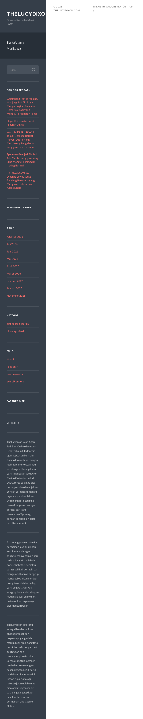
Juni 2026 (12, 251)
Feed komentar (15, 374)
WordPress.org (15, 381)
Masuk (11, 359)
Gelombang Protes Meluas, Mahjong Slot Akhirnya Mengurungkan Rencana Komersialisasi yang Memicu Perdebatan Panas (22, 106)
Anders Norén (116, 6)
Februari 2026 (15, 281)
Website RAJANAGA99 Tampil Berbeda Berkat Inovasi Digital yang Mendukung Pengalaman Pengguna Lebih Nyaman (21, 139)
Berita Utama (15, 42)
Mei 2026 (12, 258)
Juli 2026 (12, 244)
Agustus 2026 (15, 236)
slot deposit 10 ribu (18, 323)
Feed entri (12, 366)
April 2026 (13, 266)
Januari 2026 (14, 288)
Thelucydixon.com (35, 14)
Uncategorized (15, 331)
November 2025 (16, 295)
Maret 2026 (14, 273)
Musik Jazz (14, 48)
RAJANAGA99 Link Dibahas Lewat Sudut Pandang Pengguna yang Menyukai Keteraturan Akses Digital (21, 180)
